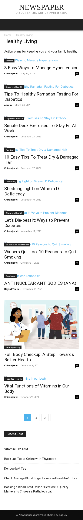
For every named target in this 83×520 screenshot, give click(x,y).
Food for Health (14, 378)
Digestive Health (14, 118)
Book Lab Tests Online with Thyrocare (30, 459)
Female (9, 60)
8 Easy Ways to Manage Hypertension (41, 67)
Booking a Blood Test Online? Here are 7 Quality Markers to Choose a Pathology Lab (36, 489)
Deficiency (11, 181)
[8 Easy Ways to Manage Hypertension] (41, 60)
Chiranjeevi (10, 73)
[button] (7, 24)
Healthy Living (13, 347)
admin (8, 104)
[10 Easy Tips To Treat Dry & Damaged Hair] (41, 149)
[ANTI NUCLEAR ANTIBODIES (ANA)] (41, 276)
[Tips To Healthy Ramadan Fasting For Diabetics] (41, 86)
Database (10, 276)
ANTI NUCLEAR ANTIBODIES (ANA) (40, 283)
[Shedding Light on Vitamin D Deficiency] (41, 181)
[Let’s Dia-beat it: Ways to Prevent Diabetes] (41, 212)
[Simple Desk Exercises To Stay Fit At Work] (41, 118)
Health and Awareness (17, 244)
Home (7, 35)
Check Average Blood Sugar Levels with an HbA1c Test (41, 478)
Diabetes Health (14, 86)
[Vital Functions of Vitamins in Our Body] (41, 378)
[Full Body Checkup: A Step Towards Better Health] (41, 324)
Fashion (9, 149)
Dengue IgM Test (15, 468)
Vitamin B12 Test (16, 449)
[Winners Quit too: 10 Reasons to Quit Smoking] (41, 244)
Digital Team (11, 288)
